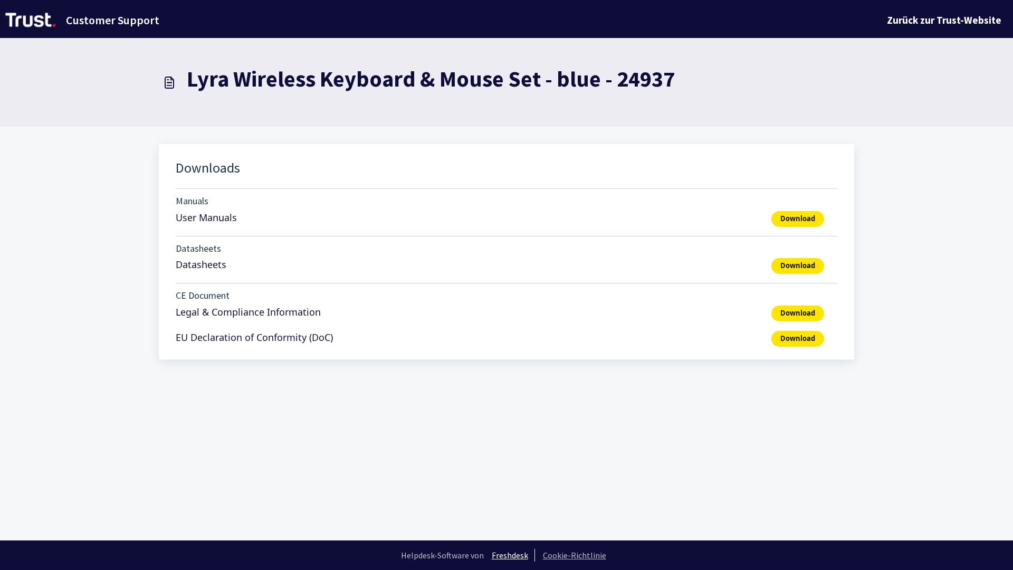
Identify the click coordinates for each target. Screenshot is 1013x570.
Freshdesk (510, 555)
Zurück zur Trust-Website (944, 20)
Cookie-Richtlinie (574, 555)
